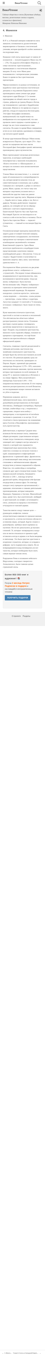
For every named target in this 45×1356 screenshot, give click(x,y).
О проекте (16, 616)
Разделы (26, 616)
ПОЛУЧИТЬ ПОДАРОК (17, 598)
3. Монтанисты (9, 1353)
